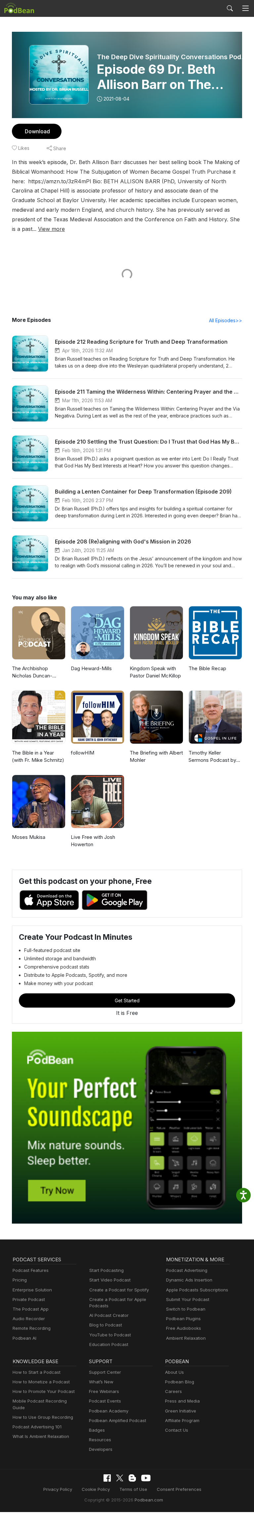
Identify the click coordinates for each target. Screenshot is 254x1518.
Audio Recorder (29, 1318)
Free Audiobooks (183, 1328)
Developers (100, 1449)
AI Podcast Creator (109, 1315)
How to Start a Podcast (37, 1372)
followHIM (82, 753)
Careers (173, 1391)
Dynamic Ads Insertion (189, 1279)
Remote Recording (32, 1328)
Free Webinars (104, 1391)
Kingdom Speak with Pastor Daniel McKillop (155, 672)
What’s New (101, 1381)
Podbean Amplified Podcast (117, 1420)
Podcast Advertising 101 (37, 1426)
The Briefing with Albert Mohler (156, 756)
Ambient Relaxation (186, 1338)
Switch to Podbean (185, 1309)
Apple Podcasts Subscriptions (197, 1289)
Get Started (127, 1000)
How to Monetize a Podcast (41, 1381)
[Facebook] (107, 1478)
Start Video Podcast (110, 1279)
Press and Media (182, 1401)
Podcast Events (105, 1401)
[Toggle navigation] (245, 8)
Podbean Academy (108, 1410)
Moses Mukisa (28, 837)
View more (51, 229)
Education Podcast (108, 1344)
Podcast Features (31, 1270)
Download (37, 131)
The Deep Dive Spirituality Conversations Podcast (172, 57)
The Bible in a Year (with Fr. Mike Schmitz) (38, 756)
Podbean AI (24, 1338)
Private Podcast (29, 1299)
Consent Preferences (179, 1489)
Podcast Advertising (186, 1270)
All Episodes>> (225, 320)
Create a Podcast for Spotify (119, 1289)
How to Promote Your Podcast (44, 1391)
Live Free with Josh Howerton (93, 841)
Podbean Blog (179, 1381)
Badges (97, 1430)
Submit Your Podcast (187, 1299)
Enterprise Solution (32, 1289)
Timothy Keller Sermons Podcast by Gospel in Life (212, 757)
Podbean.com (149, 1499)
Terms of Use (133, 1489)
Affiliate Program (182, 1420)
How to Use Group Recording (43, 1417)
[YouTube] (145, 1478)
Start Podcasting (106, 1270)
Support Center (105, 1372)
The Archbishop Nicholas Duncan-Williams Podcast (32, 672)
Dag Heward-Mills (91, 668)
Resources (100, 1439)
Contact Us (176, 1430)
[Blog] (132, 1478)
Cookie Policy (96, 1489)
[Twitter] (119, 1478)
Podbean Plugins (183, 1318)
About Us (174, 1372)
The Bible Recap (207, 668)
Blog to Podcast (105, 1324)
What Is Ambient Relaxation (41, 1436)
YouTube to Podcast (110, 1334)
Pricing (20, 1279)
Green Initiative (180, 1410)
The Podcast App (31, 1309)
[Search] (230, 8)
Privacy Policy (57, 1489)
